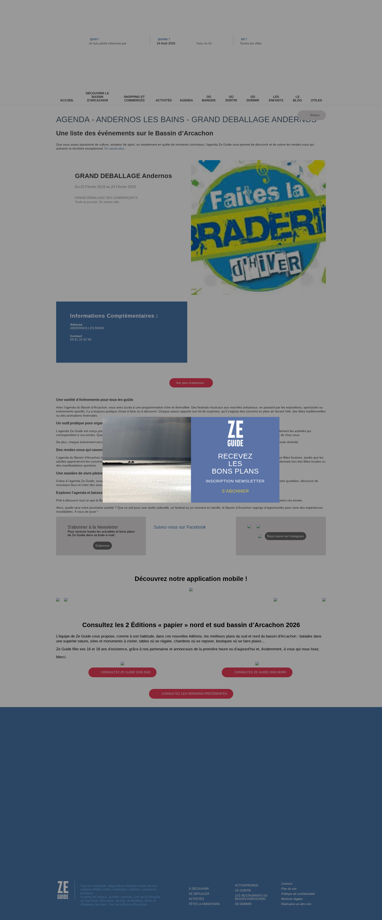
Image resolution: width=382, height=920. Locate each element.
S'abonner (235, 490)
